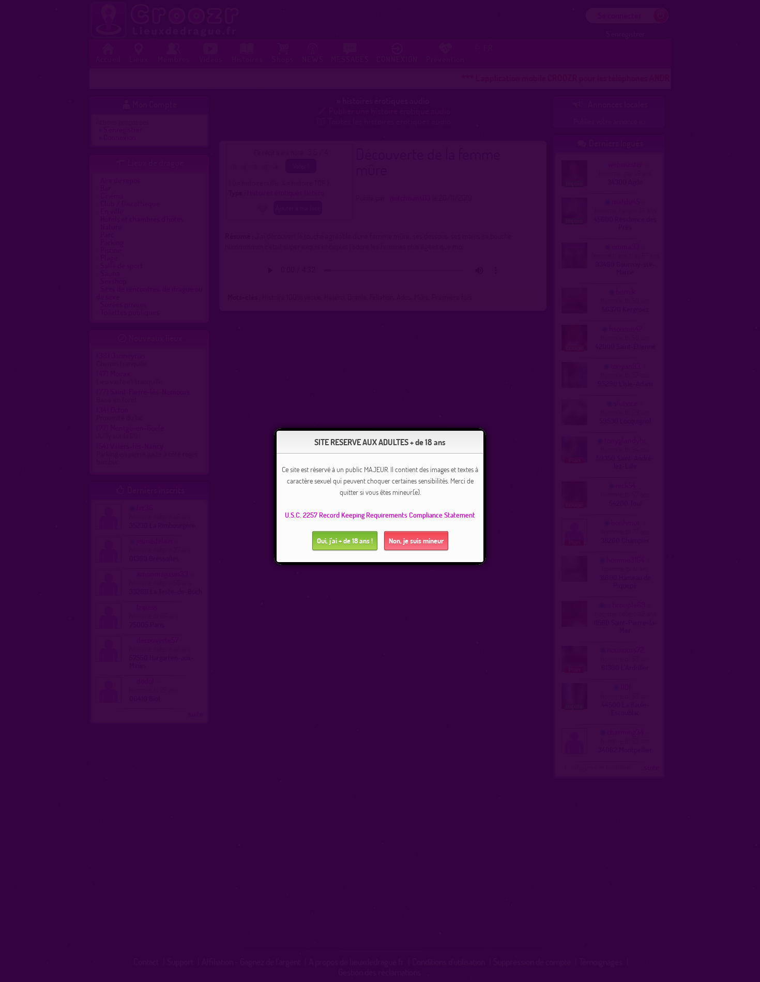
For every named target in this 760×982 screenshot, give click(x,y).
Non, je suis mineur (416, 541)
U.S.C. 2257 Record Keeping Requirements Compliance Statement (380, 515)
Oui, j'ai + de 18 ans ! (345, 541)
